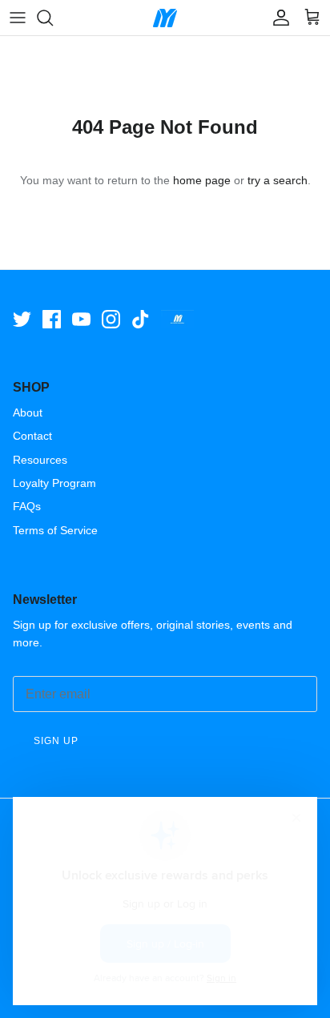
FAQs (27, 506)
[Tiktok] (140, 319)
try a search (278, 180)
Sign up (56, 740)
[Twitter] (22, 319)
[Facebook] (51, 319)
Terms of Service (55, 530)
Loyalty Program (54, 483)
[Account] (277, 17)
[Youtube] (81, 319)
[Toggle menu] (17, 17)
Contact (32, 435)
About (27, 412)
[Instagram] (111, 319)
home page (202, 180)
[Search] (52, 17)
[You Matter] (165, 18)
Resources (40, 459)
